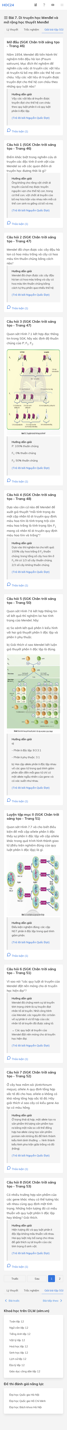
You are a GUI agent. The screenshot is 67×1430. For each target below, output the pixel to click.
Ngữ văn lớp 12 (18, 1327)
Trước (14, 1278)
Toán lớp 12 (16, 1321)
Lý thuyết (12, 29)
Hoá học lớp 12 (18, 1346)
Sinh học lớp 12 (18, 1352)
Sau (37, 1278)
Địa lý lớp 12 (17, 1365)
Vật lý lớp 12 (17, 1340)
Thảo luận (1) (19, 131)
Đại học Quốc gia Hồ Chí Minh (27, 1401)
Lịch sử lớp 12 (17, 1359)
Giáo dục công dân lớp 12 (24, 1371)
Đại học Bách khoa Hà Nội (25, 1407)
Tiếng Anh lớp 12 (20, 1334)
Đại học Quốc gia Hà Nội (24, 1394)
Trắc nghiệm (31, 29)
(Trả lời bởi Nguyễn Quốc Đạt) (31, 118)
